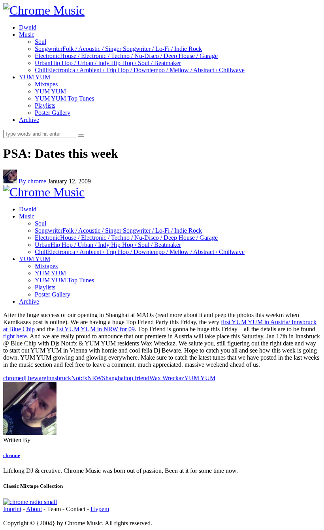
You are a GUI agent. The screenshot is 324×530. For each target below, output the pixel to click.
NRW (94, 378)
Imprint (12, 509)
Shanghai (113, 378)
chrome (12, 378)
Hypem (99, 509)
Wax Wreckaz (166, 378)
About (34, 509)
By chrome (33, 181)
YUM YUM (199, 378)
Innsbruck (58, 378)
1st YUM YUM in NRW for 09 (95, 329)
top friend (137, 378)
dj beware (34, 378)
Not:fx (79, 378)
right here (15, 336)
